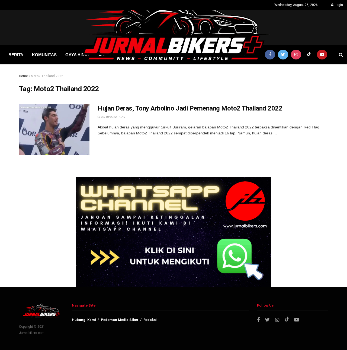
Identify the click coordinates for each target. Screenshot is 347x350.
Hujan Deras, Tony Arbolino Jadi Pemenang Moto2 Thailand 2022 (190, 108)
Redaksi (150, 320)
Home (23, 76)
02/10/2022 (108, 117)
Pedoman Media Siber (120, 320)
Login (338, 5)
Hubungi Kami (84, 320)
